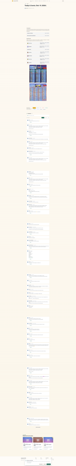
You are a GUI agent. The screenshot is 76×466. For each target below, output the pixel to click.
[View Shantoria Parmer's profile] (27, 151)
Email (41, 109)
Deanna (30, 289)
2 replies (31, 135)
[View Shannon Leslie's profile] (27, 387)
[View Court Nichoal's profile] (27, 323)
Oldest (43, 117)
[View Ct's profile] (27, 125)
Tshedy (29, 223)
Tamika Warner (30, 138)
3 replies (31, 277)
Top (48, 117)
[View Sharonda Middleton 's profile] (27, 240)
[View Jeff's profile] (27, 350)
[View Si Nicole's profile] (27, 407)
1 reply (30, 175)
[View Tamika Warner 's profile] (27, 138)
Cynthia (30, 292)
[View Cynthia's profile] (27, 262)
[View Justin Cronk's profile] (27, 402)
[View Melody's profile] (27, 344)
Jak (29, 250)
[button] (38, 74)
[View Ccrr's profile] (27, 418)
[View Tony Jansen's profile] (27, 227)
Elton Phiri (30, 285)
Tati (29, 375)
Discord (38, 109)
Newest (46, 117)
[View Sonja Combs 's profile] (27, 204)
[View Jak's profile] (27, 251)
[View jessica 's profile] (27, 318)
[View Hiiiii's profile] (27, 141)
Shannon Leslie (30, 386)
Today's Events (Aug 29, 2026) (27, 445)
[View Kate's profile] (27, 328)
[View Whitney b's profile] (27, 171)
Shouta (29, 305)
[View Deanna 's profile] (27, 289)
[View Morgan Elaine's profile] (27, 301)
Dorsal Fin (30, 195)
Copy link (44, 109)
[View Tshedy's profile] (27, 224)
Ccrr (29, 418)
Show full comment (31, 257)
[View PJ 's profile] (27, 280)
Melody (29, 343)
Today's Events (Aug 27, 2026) (47, 445)
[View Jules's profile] (27, 184)
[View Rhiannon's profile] (27, 237)
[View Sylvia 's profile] (27, 211)
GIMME (29, 392)
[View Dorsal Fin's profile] (27, 195)
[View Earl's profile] (27, 334)
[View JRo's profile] (27, 355)
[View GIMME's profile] (27, 392)
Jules (29, 184)
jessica (29, 317)
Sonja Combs (30, 204)
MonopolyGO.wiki (25, 449)
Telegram (35, 109)
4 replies (31, 198)
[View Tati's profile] (27, 375)
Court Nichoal (30, 323)
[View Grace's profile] (27, 120)
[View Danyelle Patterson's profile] (27, 245)
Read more (30, 449)
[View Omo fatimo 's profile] (27, 296)
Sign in (27, 115)
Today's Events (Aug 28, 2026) (37, 445)
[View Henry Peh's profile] (27, 131)
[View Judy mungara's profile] (27, 201)
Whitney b (30, 171)
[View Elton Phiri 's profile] (27, 285)
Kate (29, 328)
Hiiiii (29, 141)
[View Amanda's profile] (27, 189)
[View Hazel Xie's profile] (27, 148)
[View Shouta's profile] (27, 306)
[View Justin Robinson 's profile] (27, 232)
